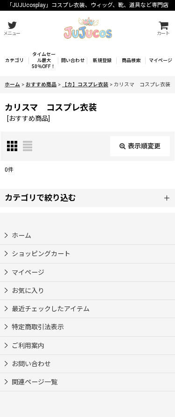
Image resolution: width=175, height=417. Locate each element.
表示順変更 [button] (144, 146)
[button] (11, 28)
